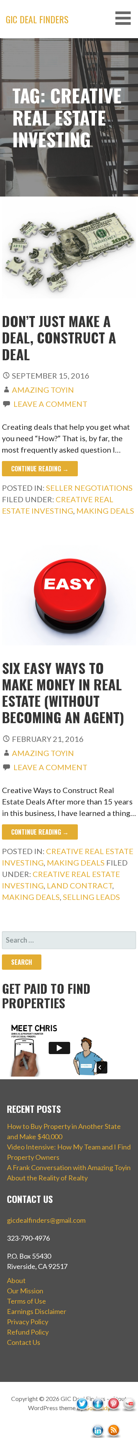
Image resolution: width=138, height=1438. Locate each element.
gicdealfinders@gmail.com (46, 1220)
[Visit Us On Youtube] (129, 1419)
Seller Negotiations (89, 487)
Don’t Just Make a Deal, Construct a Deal (59, 337)
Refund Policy (28, 1332)
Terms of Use (26, 1301)
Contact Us (23, 1342)
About (16, 1280)
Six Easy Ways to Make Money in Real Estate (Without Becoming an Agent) (63, 692)
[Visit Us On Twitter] (82, 1419)
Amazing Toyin (43, 389)
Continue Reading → (40, 468)
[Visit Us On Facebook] (97, 1419)
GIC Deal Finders (37, 19)
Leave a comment (50, 403)
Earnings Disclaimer (36, 1311)
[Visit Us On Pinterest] (113, 1419)
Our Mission (25, 1290)
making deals (105, 510)
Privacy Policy (27, 1321)
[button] (125, 18)
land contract (79, 885)
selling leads (91, 896)
